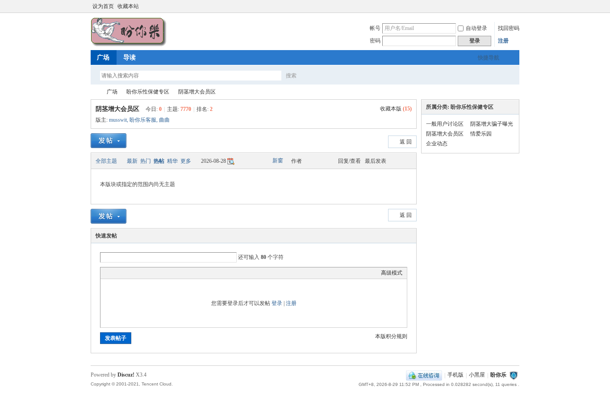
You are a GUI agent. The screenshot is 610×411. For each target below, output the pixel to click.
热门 (145, 161)
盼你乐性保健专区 (147, 92)
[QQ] (424, 375)
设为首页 (103, 6)
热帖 (159, 161)
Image (127, 272)
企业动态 (436, 143)
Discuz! (125, 375)
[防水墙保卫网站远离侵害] (513, 375)
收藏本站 (128, 6)
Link (138, 272)
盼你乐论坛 (94, 91)
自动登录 (476, 28)
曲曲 (164, 120)
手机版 (455, 375)
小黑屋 (477, 375)
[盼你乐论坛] (129, 45)
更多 (185, 161)
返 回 (406, 142)
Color (116, 272)
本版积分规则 (391, 336)
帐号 (375, 28)
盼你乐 (498, 375)
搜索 (291, 75)
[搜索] (317, 75)
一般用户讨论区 (445, 124)
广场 (103, 57)
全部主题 (106, 161)
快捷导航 (488, 58)
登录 (277, 303)
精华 (172, 161)
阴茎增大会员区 (197, 92)
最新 (132, 161)
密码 (375, 41)
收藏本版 (396, 109)
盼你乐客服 (143, 120)
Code (160, 272)
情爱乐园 (481, 134)
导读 (129, 57)
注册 (503, 41)
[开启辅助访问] (507, 6)
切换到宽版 (514, 6)
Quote (149, 272)
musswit (118, 120)
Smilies (171, 272)
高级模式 (391, 273)
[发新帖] (108, 140)
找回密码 (508, 28)
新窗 (277, 160)
